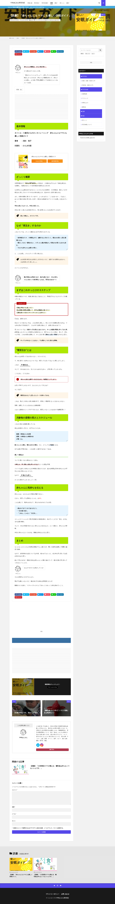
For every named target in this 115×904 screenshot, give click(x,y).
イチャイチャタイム (39, 20)
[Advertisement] (41, 106)
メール (14, 814)
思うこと (62, 3)
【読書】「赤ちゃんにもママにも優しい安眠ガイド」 (33, 38)
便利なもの (85, 102)
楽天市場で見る (55, 161)
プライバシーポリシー (52, 894)
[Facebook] (18, 51)
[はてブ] (40, 51)
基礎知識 (84, 94)
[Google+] (33, 51)
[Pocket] (47, 51)
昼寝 (55, 20)
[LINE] (53, 51)
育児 (58, 20)
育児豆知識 (45, 3)
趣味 (67, 3)
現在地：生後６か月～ (88, 85)
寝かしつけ (88, 53)
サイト (14, 820)
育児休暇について (87, 124)
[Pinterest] (18, 54)
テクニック (85, 98)
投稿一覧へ (51, 749)
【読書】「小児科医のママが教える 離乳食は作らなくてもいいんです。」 (50, 767)
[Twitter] (26, 51)
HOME (12, 38)
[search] (100, 50)
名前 (13, 807)
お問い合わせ (65, 894)
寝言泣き (52, 20)
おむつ (93, 53)
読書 (51, 3)
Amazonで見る (39, 161)
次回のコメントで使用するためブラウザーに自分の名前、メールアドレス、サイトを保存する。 (38, 828)
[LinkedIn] (60, 51)
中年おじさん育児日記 (62, 898)
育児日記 (36, 3)
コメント (14, 789)
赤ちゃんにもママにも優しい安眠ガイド (44, 156)
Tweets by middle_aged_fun (87, 137)
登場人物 (30, 3)
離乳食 (82, 53)
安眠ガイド (47, 20)
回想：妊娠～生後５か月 (88, 80)
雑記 (56, 3)
